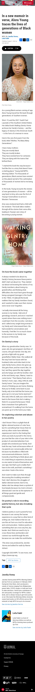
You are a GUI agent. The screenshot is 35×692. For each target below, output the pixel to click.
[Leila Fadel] (6, 616)
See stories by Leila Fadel (22, 627)
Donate (29, 3)
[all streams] (32, 689)
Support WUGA (8, 662)
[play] (3, 690)
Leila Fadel (5, 38)
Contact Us (7, 658)
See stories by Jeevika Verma (12, 604)
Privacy (6, 666)
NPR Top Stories (13, 560)
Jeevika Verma (13, 36)
